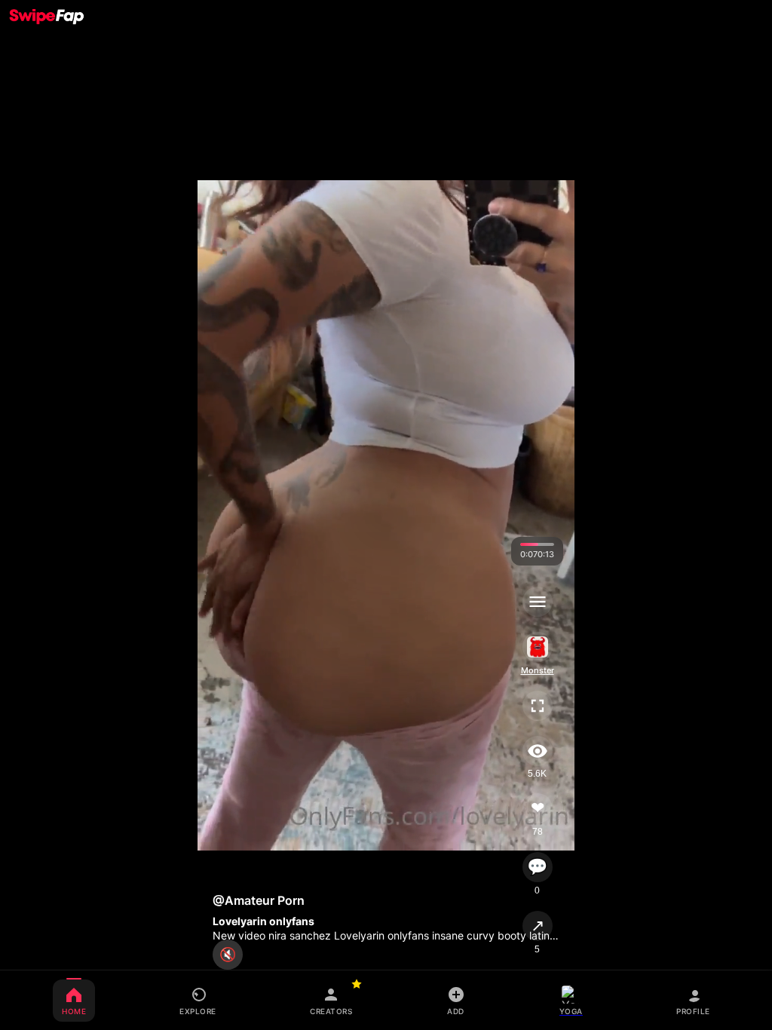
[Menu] (537, 602)
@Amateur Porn (259, 900)
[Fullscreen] (537, 706)
